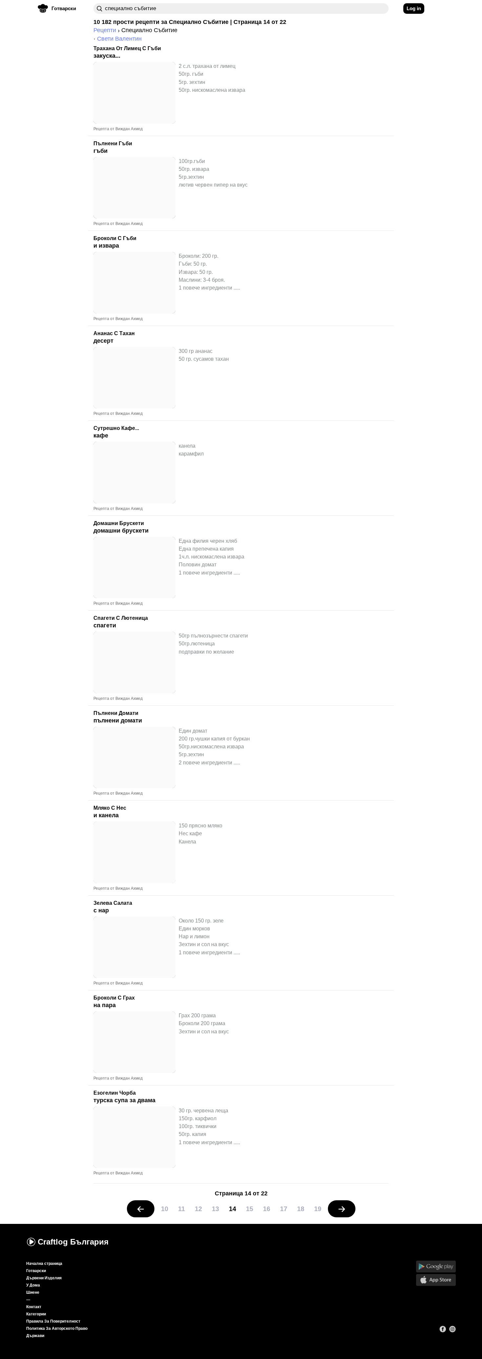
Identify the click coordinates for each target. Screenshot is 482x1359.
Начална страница (44, 1264)
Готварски (36, 1271)
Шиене (32, 1292)
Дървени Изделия (44, 1278)
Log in (414, 8)
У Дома (33, 1285)
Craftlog (73, 1241)
